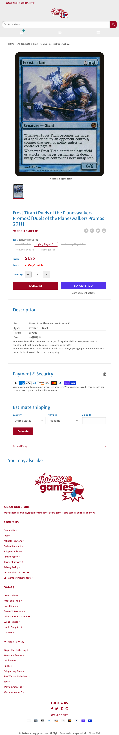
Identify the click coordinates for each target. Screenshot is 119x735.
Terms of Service (12, 562)
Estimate (23, 431)
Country (17, 415)
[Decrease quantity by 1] (28, 274)
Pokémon (9, 660)
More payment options (83, 293)
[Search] (113, 24)
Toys (6, 681)
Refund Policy (20, 446)
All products (24, 43)
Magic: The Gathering (25, 231)
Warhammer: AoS (13, 692)
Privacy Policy (11, 567)
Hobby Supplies (12, 627)
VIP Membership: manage (17, 577)
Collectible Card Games (16, 616)
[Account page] (60, 33)
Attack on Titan (12, 600)
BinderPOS (94, 733)
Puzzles (8, 665)
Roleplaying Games (14, 671)
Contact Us (9, 530)
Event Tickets (11, 621)
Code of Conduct (12, 546)
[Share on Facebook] (86, 230)
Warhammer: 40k (13, 687)
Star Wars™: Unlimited (16, 676)
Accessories (10, 595)
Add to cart (35, 286)
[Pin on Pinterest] (92, 230)
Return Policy (11, 556)
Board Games (11, 606)
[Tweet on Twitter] (98, 230)
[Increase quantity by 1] (46, 274)
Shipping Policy (12, 551)
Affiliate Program (13, 541)
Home (11, 43)
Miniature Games (13, 655)
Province (52, 415)
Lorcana (8, 632)
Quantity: (18, 274)
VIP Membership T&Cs (15, 572)
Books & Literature (13, 611)
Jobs (6, 535)
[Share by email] (104, 230)
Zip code (86, 415)
